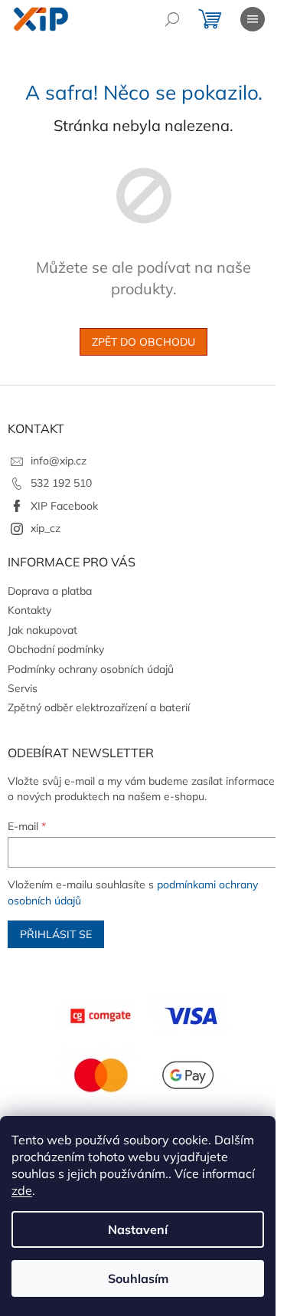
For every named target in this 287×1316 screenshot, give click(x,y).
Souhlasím (138, 1278)
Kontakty (29, 610)
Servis (23, 688)
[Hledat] (172, 19)
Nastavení (138, 1229)
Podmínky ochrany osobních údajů (91, 669)
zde (21, 1190)
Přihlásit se (56, 934)
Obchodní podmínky (56, 649)
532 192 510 (61, 483)
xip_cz (45, 528)
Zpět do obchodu (143, 342)
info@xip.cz (58, 461)
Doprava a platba (50, 591)
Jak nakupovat (42, 630)
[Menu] (252, 19)
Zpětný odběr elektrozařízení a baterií (99, 707)
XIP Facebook (64, 506)
